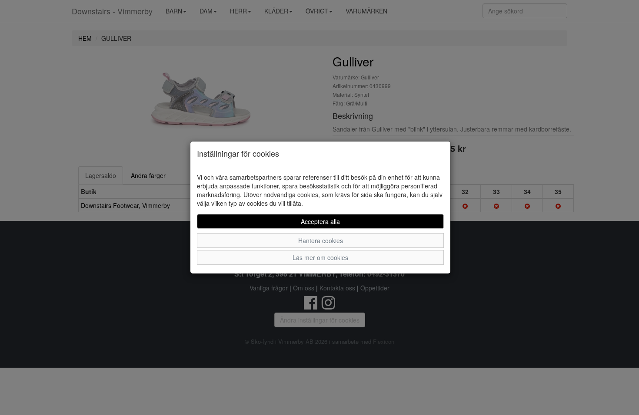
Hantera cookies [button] (320, 240)
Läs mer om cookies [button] (320, 257)
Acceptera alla (320, 221)
